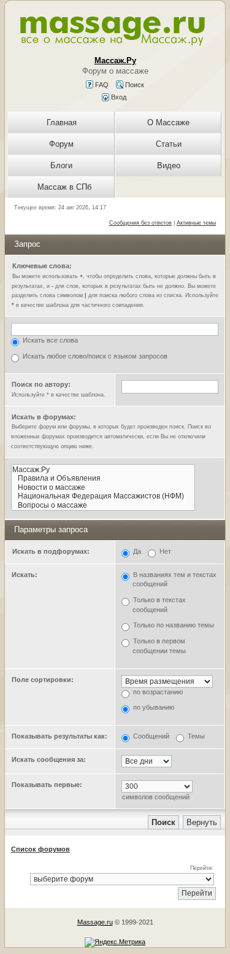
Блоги (61, 165)
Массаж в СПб (64, 187)
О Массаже (168, 122)
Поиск (133, 84)
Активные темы (196, 223)
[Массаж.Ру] (103, 470)
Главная (62, 122)
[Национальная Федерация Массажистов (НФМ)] (103, 496)
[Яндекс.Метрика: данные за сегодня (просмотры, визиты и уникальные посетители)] (115, 942)
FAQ (101, 84)
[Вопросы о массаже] (103, 505)
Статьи (169, 144)
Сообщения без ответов (140, 223)
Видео (168, 165)
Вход (117, 97)
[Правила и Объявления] (103, 478)
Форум (61, 144)
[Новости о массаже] (103, 487)
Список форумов (40, 849)
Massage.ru (95, 922)
